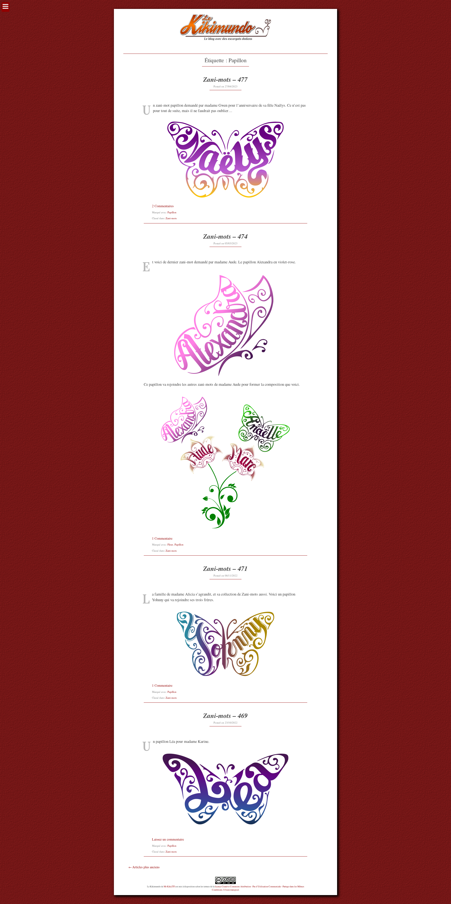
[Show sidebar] (5, 7)
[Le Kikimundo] (225, 46)
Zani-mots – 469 (225, 715)
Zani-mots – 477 (225, 79)
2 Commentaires (163, 206)
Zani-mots (171, 218)
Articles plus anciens (145, 867)
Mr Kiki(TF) (169, 886)
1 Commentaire (162, 538)
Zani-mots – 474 (225, 236)
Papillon (171, 212)
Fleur (170, 544)
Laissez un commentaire (168, 839)
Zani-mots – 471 (225, 568)
